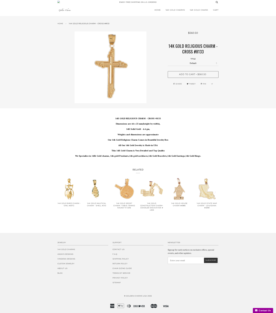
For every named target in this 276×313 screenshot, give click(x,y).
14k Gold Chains (199, 10)
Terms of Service (121, 273)
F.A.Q (115, 254)
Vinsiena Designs (66, 259)
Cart (215, 10)
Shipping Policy (121, 259)
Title (193, 59)
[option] (110, 67)
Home (158, 10)
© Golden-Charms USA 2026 (138, 296)
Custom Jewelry (65, 264)
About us (62, 268)
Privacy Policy (120, 278)
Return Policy (120, 264)
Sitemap (117, 283)
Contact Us (118, 249)
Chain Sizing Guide (122, 268)
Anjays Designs (65, 254)
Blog (60, 273)
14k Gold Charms (175, 10)
